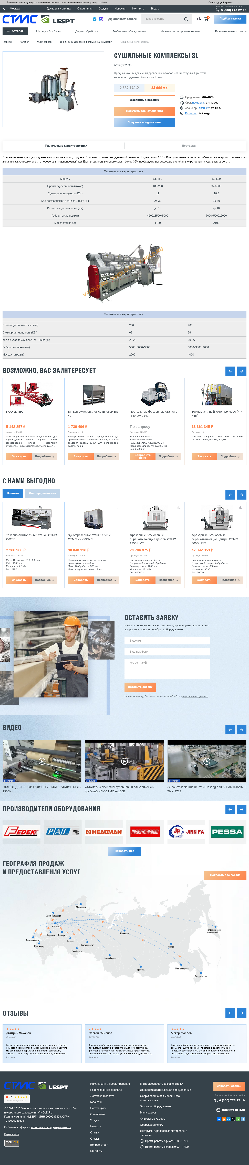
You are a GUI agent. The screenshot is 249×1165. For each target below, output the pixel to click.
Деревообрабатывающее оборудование (165, 1090)
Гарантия (190, 114)
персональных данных (195, 696)
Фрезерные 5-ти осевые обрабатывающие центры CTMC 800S (215, 539)
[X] (233, 1119)
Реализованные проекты (230, 32)
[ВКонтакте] (219, 1119)
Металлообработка (48, 32)
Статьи (94, 1133)
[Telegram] (243, 1119)
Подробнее (43, 456)
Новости (120, 9)
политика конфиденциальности (51, 1127)
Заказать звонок (229, 1086)
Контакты (138, 9)
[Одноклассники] (224, 1119)
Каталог (17, 31)
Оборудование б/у (151, 1125)
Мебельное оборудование (129, 32)
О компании (84, 9)
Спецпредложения (42, 493)
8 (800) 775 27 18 (233, 10)
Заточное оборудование (155, 1107)
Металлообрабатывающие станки (161, 1084)
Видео (155, 9)
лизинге (204, 108)
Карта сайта (11, 1134)
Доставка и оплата (59, 9)
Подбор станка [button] (230, 19)
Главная (7, 42)
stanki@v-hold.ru (125, 19)
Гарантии (96, 1102)
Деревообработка (86, 32)
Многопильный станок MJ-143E (214, 411)
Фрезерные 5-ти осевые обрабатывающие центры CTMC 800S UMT (153, 539)
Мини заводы (44, 42)
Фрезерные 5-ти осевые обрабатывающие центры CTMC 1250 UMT (91, 539)
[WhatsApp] (238, 1119)
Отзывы (16, 1013)
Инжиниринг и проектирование (180, 32)
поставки (198, 103)
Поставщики (98, 1108)
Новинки (13, 493)
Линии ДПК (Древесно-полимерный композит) (86, 42)
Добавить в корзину (144, 100)
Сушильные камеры (152, 1119)
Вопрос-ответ (99, 1145)
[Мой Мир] (228, 1119)
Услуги (103, 9)
